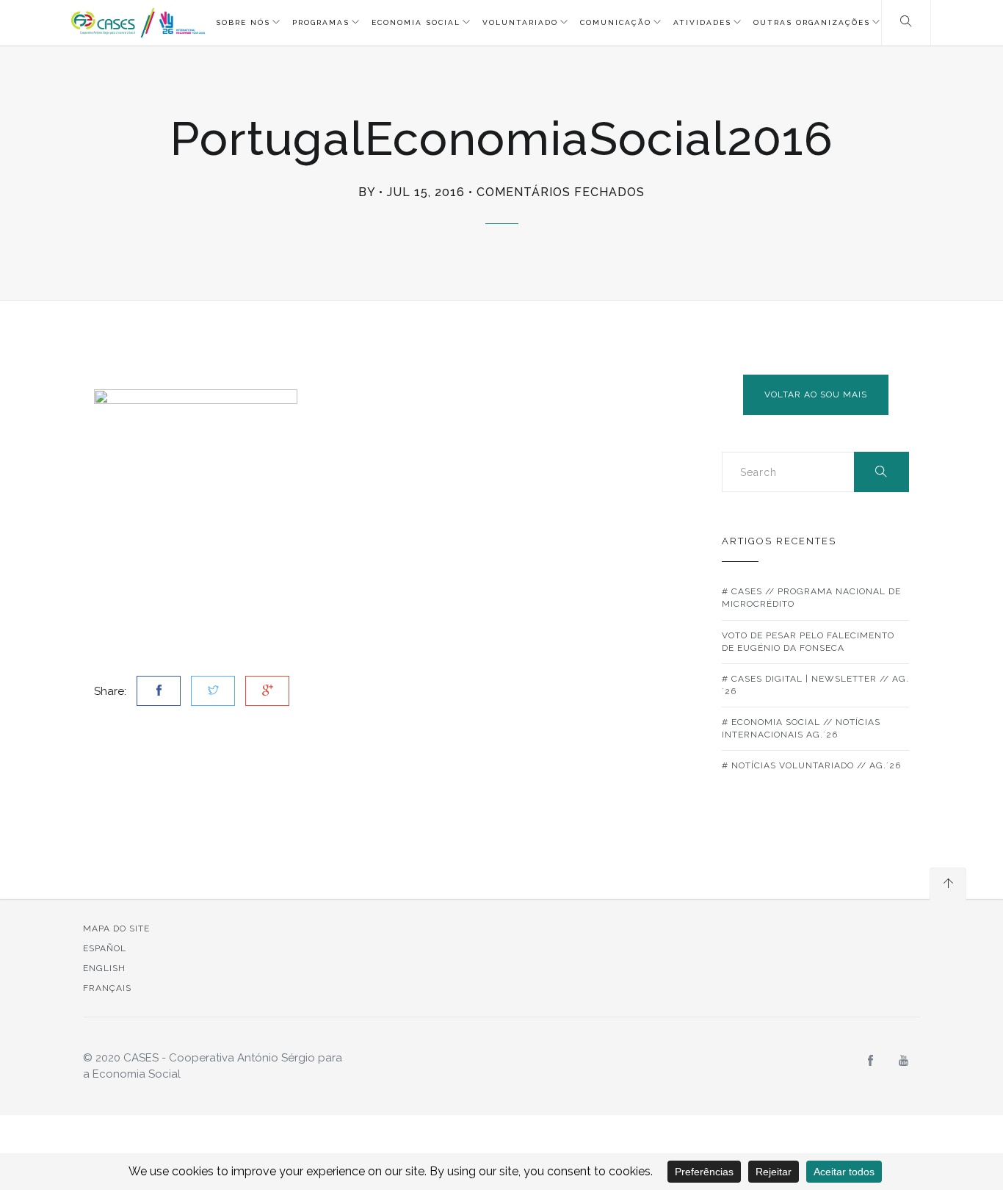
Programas (321, 22)
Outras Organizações (811, 22)
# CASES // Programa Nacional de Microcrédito (811, 597)
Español (104, 948)
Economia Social (416, 22)
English (104, 968)
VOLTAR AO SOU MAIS (815, 394)
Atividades (702, 22)
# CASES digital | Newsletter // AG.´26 (815, 685)
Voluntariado (520, 22)
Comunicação (615, 22)
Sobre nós (243, 22)
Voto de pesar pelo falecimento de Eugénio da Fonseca (808, 641)
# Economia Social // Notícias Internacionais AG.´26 (801, 728)
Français (107, 988)
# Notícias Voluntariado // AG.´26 (811, 765)
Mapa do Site (116, 928)
